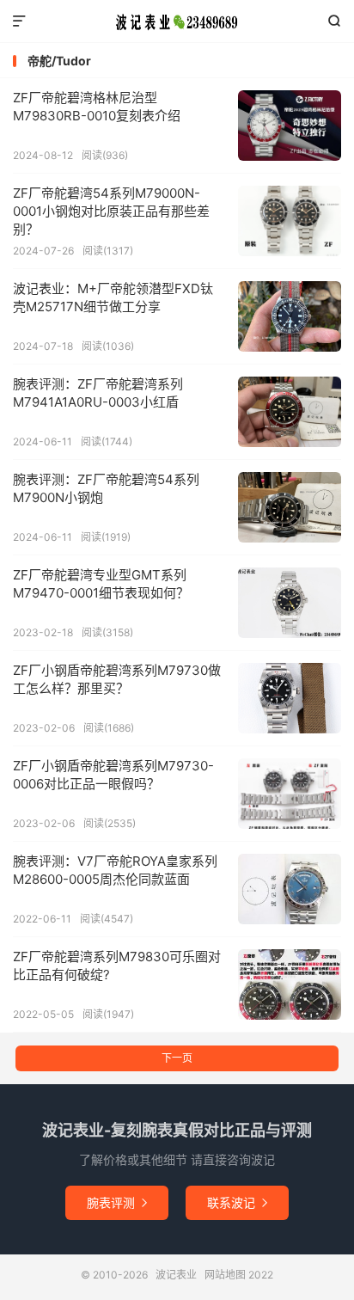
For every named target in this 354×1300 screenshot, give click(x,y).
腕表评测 (117, 1202)
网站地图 (225, 1274)
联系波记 (237, 1202)
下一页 (177, 1058)
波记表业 (176, 21)
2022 (260, 1274)
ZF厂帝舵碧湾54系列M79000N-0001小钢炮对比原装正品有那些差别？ (111, 211)
